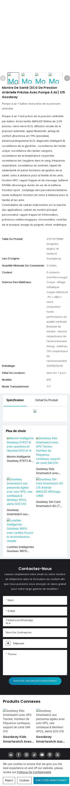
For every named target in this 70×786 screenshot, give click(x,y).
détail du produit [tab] (46, 400)
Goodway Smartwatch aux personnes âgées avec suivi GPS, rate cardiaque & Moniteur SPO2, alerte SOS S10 (19, 512)
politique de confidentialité (34, 772)
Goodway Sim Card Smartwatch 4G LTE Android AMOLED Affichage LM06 (48, 504)
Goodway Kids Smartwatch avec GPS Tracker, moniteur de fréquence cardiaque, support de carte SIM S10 (48, 471)
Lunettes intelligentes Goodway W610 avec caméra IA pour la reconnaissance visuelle (20, 549)
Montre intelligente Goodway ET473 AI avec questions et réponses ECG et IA (19, 459)
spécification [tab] (15, 400)
